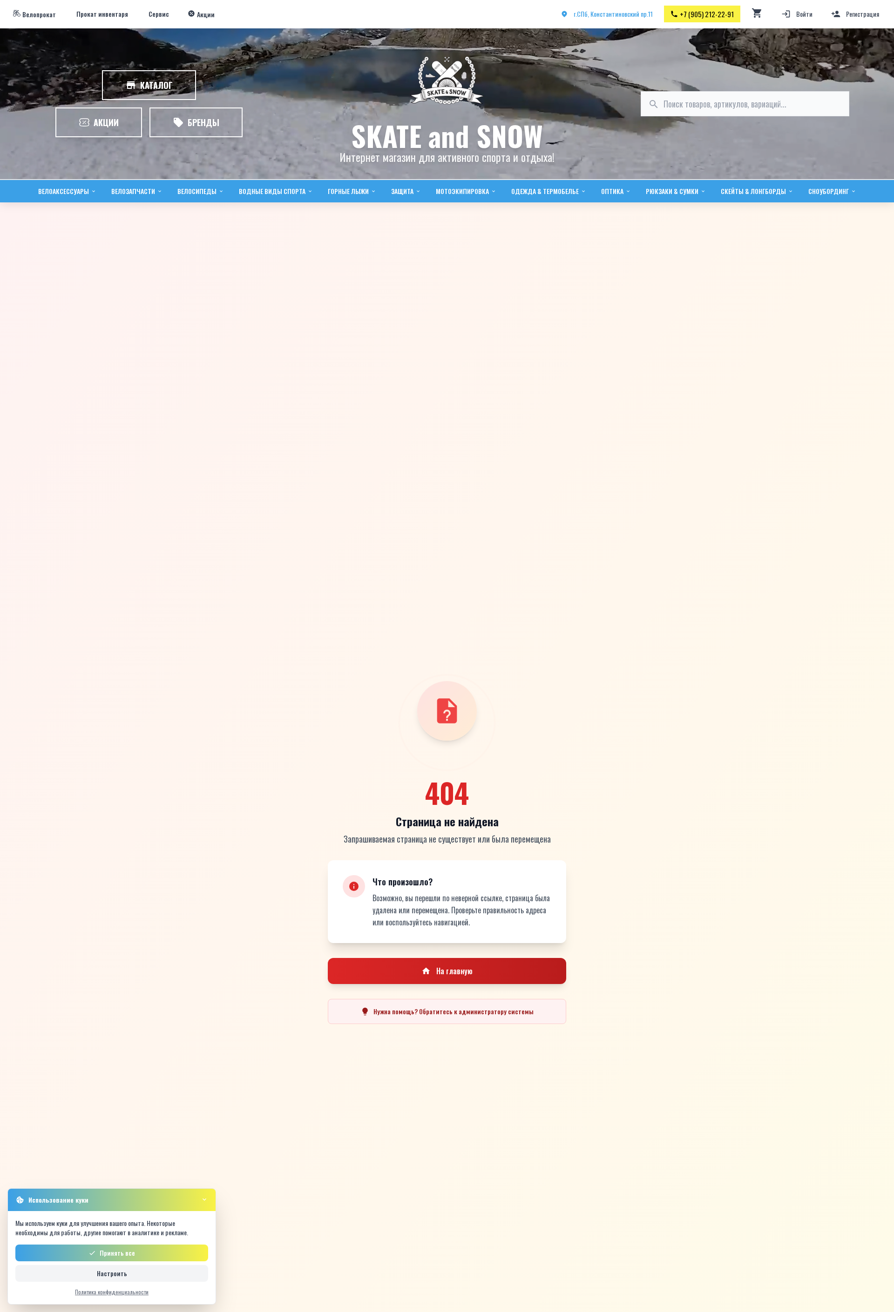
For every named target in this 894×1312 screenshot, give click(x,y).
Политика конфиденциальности (112, 1292)
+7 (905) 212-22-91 (707, 14)
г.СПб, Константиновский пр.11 (613, 14)
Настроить (112, 1273)
